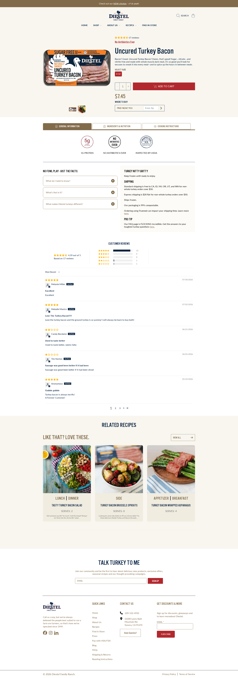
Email (160, 622)
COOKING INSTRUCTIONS (168, 126)
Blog (94, 645)
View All (177, 437)
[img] (51, 280)
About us (112, 25)
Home (95, 612)
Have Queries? (130, 633)
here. (152, 226)
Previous (46, 68)
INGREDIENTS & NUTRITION (118, 126)
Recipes (130, 25)
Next (108, 68)
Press (94, 636)
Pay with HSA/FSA (101, 640)
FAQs (95, 650)
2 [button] (115, 408)
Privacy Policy (169, 674)
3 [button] (120, 408)
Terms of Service (187, 674)
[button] (183, 16)
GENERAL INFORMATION (69, 126)
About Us (96, 622)
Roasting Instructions (102, 659)
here (126, 213)
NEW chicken (120, 3)
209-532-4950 (132, 613)
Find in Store (98, 631)
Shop (96, 25)
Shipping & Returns (101, 654)
